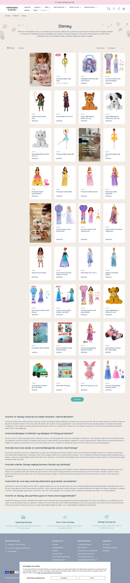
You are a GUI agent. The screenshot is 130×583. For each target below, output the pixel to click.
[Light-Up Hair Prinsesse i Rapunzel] (114, 214)
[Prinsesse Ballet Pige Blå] (65, 139)
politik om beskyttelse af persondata (49, 573)
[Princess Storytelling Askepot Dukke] (114, 370)
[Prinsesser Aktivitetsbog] (40, 332)
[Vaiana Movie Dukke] (40, 257)
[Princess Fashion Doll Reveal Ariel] (89, 214)
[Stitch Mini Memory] (65, 370)
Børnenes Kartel (15, 578)
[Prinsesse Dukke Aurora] (89, 176)
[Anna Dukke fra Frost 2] (65, 101)
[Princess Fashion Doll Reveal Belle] (89, 295)
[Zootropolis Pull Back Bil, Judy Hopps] (114, 332)
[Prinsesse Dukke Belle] (65, 176)
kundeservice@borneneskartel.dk (19, 548)
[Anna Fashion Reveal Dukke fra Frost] (65, 257)
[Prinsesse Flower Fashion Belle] (40, 176)
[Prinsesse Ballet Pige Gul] (114, 139)
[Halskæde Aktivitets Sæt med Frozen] (89, 63)
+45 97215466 (12, 551)
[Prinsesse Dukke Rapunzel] (114, 176)
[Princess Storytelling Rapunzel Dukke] (89, 332)
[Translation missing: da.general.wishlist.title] (119, 9)
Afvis (92, 578)
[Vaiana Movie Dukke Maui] (40, 101)
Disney (58, 76)
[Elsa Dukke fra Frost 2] (89, 257)
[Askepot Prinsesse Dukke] (114, 257)
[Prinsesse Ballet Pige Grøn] (65, 63)
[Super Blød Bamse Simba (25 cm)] (114, 295)
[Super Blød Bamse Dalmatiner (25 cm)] (114, 101)
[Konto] (114, 9)
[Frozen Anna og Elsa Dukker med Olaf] (65, 295)
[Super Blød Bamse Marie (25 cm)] (40, 139)
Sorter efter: (101, 48)
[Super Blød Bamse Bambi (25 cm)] (89, 101)
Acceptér (64, 578)
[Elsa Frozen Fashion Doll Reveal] (40, 295)
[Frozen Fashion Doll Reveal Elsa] (65, 214)
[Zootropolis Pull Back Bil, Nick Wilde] (40, 370)
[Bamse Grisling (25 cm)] (89, 370)
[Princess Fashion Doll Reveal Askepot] (114, 63)
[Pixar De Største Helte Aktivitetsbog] (65, 332)
